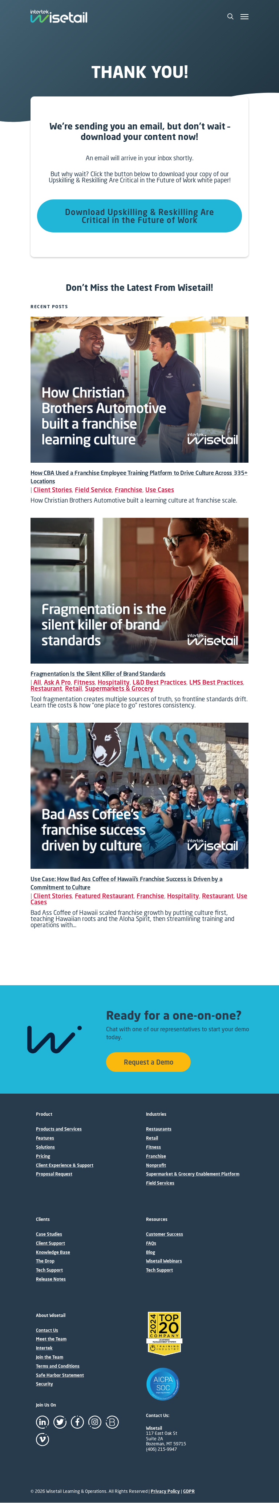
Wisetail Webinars (164, 1261)
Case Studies (49, 1234)
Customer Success (164, 1234)
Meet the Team (51, 1339)
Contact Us (47, 1330)
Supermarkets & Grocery (119, 688)
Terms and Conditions (58, 1366)
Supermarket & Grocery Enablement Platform (192, 1174)
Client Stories (52, 490)
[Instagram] (94, 1422)
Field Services (160, 1183)
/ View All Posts (97, 306)
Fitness (84, 682)
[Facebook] (77, 1422)
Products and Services (59, 1129)
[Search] (230, 16)
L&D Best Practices (159, 682)
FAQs (151, 1243)
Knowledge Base (53, 1252)
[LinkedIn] (42, 1422)
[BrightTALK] (112, 1422)
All (37, 682)
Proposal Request (54, 1174)
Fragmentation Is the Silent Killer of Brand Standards (98, 674)
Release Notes (51, 1279)
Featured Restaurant (104, 896)
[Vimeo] (42, 1439)
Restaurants (158, 1129)
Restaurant (46, 688)
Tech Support (49, 1270)
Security (44, 1384)
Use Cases (159, 490)
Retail (73, 688)
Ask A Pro (57, 682)
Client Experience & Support (64, 1165)
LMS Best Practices (216, 682)
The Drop (45, 1261)
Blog (150, 1252)
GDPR (189, 1491)
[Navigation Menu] (244, 16)
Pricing (43, 1156)
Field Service (93, 490)
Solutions (45, 1147)
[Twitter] (59, 1422)
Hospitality (114, 682)
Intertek (44, 1348)
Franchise (128, 490)
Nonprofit (156, 1165)
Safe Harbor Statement (60, 1375)
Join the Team (49, 1357)
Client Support (50, 1243)
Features (45, 1138)
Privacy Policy (165, 1491)
